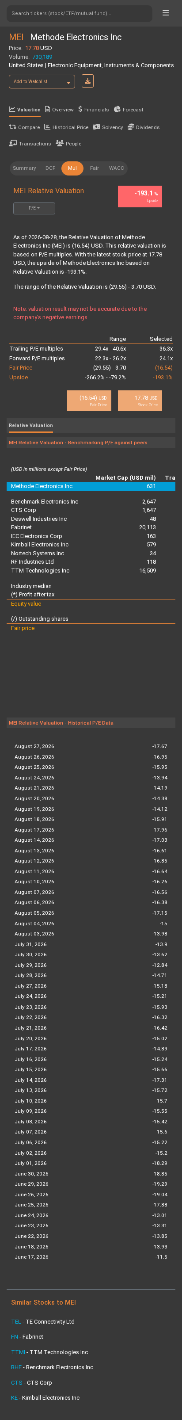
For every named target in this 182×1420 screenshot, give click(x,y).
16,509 (147, 570)
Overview (63, 110)
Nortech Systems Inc (37, 553)
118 (151, 561)
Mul (72, 168)
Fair (94, 168)
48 (153, 518)
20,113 (147, 527)
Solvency (112, 127)
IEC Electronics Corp (36, 536)
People (73, 144)
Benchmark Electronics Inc (44, 501)
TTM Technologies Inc (40, 570)
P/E (32, 208)
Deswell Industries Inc (39, 518)
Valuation (29, 110)
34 (153, 553)
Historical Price (70, 127)
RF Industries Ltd (32, 561)
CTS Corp (23, 510)
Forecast (133, 110)
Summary (24, 168)
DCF (50, 168)
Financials (96, 110)
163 (151, 536)
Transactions (35, 144)
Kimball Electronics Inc (39, 544)
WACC (116, 168)
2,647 (149, 501)
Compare (29, 127)
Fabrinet (21, 527)
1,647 (149, 510)
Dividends (148, 127)
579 (151, 544)
